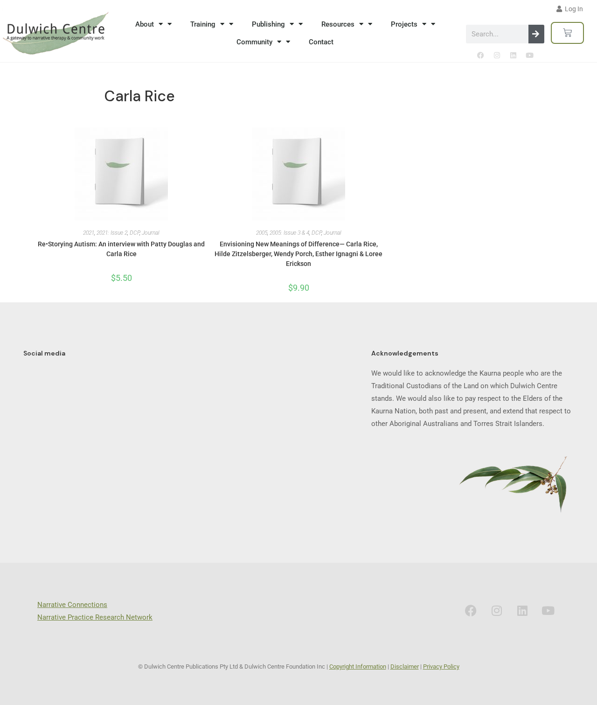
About (144, 24)
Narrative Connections (72, 604)
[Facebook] (480, 55)
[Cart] (567, 33)
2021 (88, 233)
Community (254, 42)
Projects (404, 24)
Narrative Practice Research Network (95, 617)
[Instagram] (497, 55)
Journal (151, 233)
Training (202, 24)
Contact (321, 42)
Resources (337, 24)
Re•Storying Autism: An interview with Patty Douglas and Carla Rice (121, 249)
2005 (261, 233)
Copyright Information (357, 666)
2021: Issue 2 (112, 233)
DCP (134, 233)
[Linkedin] (513, 55)
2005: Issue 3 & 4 (289, 233)
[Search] (536, 34)
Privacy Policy (441, 666)
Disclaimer (404, 666)
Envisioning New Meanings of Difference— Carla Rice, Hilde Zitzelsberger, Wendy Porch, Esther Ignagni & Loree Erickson (298, 253)
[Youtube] (529, 55)
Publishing (268, 24)
